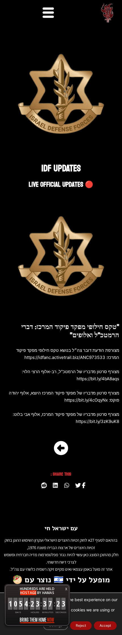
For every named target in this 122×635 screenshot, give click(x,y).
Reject (81, 625)
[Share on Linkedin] (55, 485)
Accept (105, 625)
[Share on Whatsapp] (67, 485)
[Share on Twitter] (78, 485)
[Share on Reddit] (44, 485)
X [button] (66, 589)
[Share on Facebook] (84, 485)
